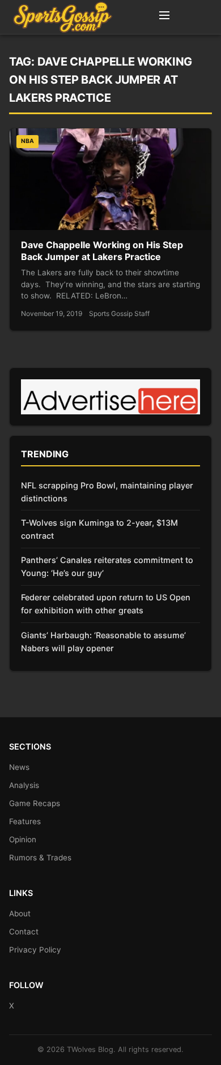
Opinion (22, 839)
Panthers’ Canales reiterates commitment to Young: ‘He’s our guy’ (107, 566)
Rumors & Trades (40, 857)
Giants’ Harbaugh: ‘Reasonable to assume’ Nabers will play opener (103, 641)
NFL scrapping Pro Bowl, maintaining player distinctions (107, 491)
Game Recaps (34, 803)
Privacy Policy (35, 949)
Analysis (24, 785)
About (20, 913)
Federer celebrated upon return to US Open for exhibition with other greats (105, 603)
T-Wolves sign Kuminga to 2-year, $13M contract (99, 529)
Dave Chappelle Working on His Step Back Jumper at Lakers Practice (102, 251)
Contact (24, 931)
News (19, 767)
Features (25, 821)
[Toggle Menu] (164, 17)
